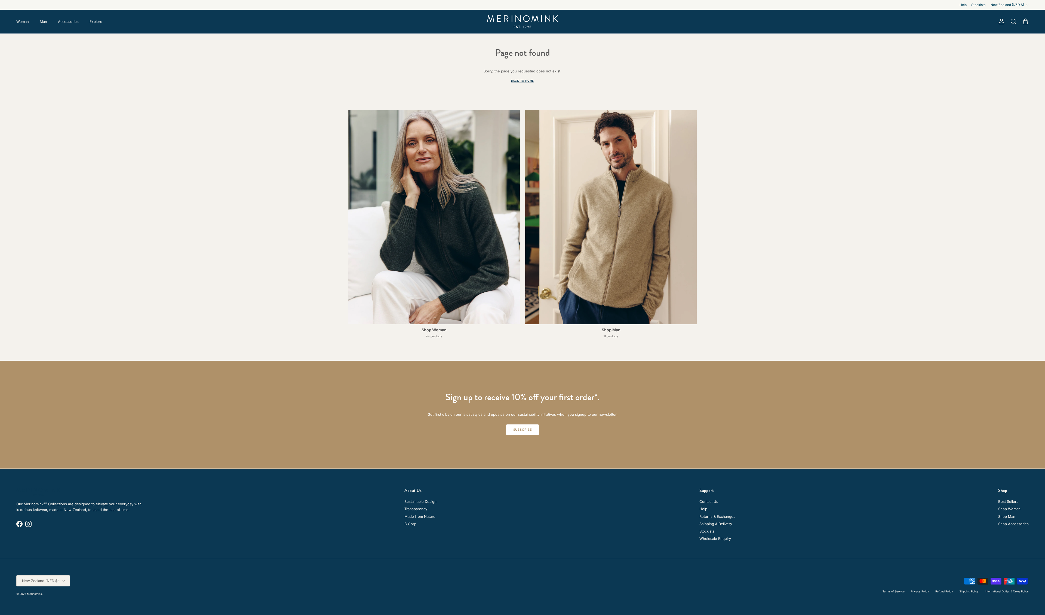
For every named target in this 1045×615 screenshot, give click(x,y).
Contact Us (708, 501)
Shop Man (1006, 516)
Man (43, 21)
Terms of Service (894, 591)
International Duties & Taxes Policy (1007, 591)
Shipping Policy (969, 591)
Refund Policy (944, 591)
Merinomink (34, 593)
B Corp (410, 524)
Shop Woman (1009, 509)
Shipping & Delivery (715, 524)
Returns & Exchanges (717, 516)
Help (963, 5)
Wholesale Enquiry (715, 538)
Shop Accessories (1013, 524)
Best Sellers (1008, 501)
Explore (96, 21)
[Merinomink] (522, 21)
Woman (22, 21)
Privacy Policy (920, 591)
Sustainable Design (420, 501)
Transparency (415, 509)
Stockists (978, 5)
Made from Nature (419, 516)
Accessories (68, 21)
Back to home (522, 80)
